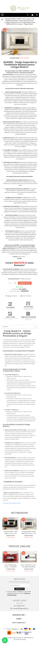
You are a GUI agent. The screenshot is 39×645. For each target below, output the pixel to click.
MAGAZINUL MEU (19, 615)
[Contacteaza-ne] (28, 15)
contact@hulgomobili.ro (21, 608)
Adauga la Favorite (12, 296)
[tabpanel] (19, 41)
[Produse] (2, 15)
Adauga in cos (24, 283)
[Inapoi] (1, 19)
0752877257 (20, 606)
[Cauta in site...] (37, 15)
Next (36, 43)
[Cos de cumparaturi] (32, 15)
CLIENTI (19, 619)
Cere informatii (26, 296)
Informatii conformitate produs (11, 503)
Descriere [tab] (5, 326)
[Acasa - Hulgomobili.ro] (19, 8)
